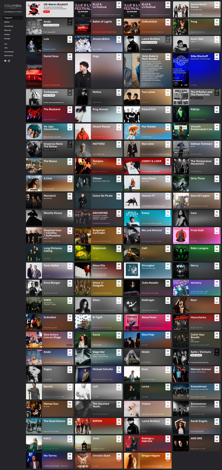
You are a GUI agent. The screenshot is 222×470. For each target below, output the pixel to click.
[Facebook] (5, 61)
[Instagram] (9, 61)
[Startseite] (13, 6)
